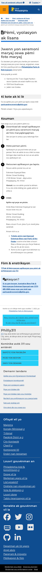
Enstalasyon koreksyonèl (13, 380)
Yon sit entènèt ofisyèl (12, 3)
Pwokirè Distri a (12, 437)
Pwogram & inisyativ (14, 554)
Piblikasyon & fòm (13, 558)
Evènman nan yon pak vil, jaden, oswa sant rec (17, 23)
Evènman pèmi (23, 20)
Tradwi (35, 3)
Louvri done (10, 494)
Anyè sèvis (9, 550)
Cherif (6, 445)
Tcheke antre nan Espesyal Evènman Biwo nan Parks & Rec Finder (24, 239)
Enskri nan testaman (15, 453)
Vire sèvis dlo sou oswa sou (14, 407)
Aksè (36, 569)
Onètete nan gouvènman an (19, 486)
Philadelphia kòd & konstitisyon (14, 468)
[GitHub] (8, 539)
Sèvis (7, 18)
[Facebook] (8, 518)
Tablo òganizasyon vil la (17, 498)
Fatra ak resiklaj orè (11, 403)
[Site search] (39, 9)
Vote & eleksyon (12, 490)
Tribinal (7, 433)
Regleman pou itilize (13, 567)
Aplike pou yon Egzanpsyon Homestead (19, 376)
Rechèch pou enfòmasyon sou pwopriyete (20, 398)
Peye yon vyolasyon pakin (13, 385)
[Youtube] (21, 529)
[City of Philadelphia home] (20, 9)
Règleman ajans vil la (15, 478)
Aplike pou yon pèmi (8, 20)
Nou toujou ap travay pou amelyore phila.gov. (21, 320)
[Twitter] (20, 518)
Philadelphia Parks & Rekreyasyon (21, 311)
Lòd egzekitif (10, 482)
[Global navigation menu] (4, 9)
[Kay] (1, 18)
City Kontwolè (11, 441)
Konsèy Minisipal (13, 429)
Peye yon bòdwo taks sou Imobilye (17, 394)
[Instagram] (31, 518)
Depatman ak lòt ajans (16, 546)
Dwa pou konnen (30, 567)
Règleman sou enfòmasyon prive (18, 569)
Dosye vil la (9, 474)
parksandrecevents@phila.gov (14, 104)
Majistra (8, 425)
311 (2, 334)
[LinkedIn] (19, 539)
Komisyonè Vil (11, 449)
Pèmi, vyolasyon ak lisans (21, 18)
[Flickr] (32, 529)
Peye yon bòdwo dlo (11, 389)
